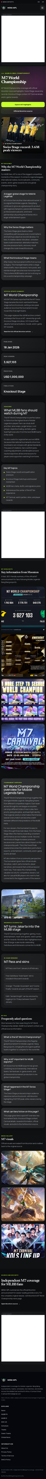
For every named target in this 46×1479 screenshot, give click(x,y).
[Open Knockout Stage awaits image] (23, 655)
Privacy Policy (6, 1452)
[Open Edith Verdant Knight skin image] (23, 1204)
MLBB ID (4, 1418)
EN (39, 2)
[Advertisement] (23, 39)
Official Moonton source (23, 111)
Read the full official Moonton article (17, 331)
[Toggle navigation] (42, 7)
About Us (4, 1448)
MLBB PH (4, 1414)
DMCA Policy (6, 1460)
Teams (3, 1430)
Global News (5, 1437)
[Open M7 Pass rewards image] (23, 1168)
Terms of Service (7, 1456)
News (3, 1410)
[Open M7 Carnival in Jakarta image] (23, 746)
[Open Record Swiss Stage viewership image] (23, 609)
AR (43, 2)
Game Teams (6, 1433)
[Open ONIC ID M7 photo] (23, 129)
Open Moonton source (9, 1304)
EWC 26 (4, 1422)
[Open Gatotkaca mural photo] (23, 904)
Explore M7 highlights (23, 105)
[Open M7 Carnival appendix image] (23, 1241)
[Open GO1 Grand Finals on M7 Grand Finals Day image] (23, 700)
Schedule (4, 1426)
